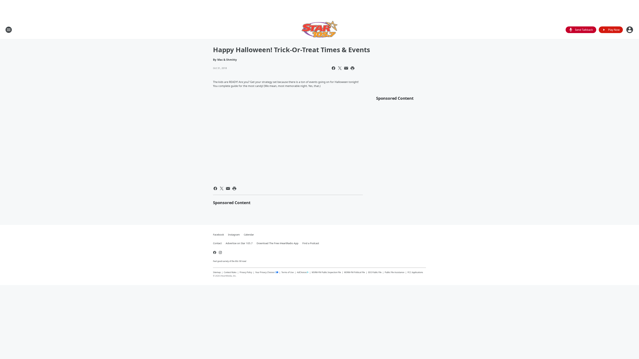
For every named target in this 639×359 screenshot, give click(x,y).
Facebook (218, 234)
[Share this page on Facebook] (333, 68)
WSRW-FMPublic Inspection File (326, 272)
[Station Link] (319, 29)
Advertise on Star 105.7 (239, 243)
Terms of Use (287, 272)
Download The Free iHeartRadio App (277, 243)
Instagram (234, 234)
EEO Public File (375, 272)
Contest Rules (230, 272)
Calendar (249, 234)
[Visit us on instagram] (220, 252)
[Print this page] (352, 68)
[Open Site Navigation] (8, 29)
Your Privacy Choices (264, 272)
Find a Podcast (310, 243)
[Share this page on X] (339, 68)
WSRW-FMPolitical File (354, 272)
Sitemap (217, 272)
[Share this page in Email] (346, 68)
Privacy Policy (246, 272)
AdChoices (302, 272)
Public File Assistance (394, 272)
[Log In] (630, 29)
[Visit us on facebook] (215, 252)
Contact (217, 243)
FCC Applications (415, 272)
